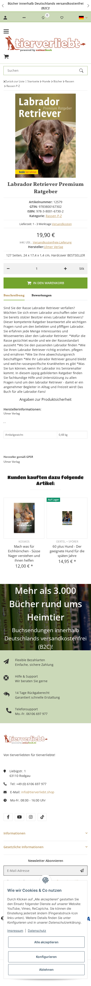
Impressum (15, 930)
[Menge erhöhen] (65, 268)
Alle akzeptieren (46, 942)
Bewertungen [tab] (42, 295)
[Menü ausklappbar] (6, 31)
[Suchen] (83, 71)
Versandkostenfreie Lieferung (52, 242)
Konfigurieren (46, 957)
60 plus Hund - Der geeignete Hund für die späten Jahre (67, 551)
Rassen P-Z (54, 216)
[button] (3, 5)
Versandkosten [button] (62, 224)
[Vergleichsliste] (43, 18)
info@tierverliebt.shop (37, 792)
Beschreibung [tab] (14, 295)
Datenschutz (37, 930)
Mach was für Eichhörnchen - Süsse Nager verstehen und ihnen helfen (24, 553)
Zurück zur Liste (15, 81)
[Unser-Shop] (26, 739)
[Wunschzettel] (62, 18)
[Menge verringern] (8, 268)
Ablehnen (46, 969)
